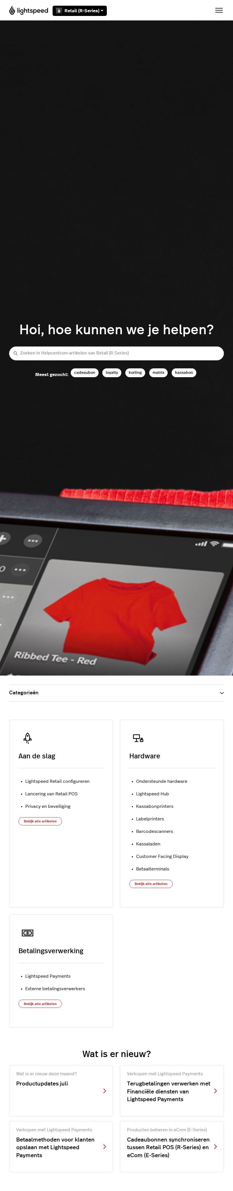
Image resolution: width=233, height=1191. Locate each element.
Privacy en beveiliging (47, 806)
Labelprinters (150, 819)
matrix (158, 372)
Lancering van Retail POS (51, 794)
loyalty (112, 372)
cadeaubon (84, 372)
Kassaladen (148, 844)
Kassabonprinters (154, 806)
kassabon (184, 372)
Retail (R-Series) (82, 11)
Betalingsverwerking (50, 951)
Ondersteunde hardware (161, 781)
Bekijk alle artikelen (40, 821)
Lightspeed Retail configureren (57, 781)
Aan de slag (36, 756)
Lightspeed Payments (47, 976)
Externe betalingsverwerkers (55, 988)
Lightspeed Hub (152, 794)
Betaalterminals (152, 869)
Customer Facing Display (162, 856)
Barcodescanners (154, 831)
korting (135, 372)
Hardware (144, 756)
